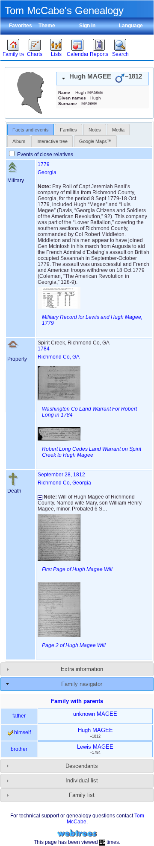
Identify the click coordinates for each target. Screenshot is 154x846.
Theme (46, 26)
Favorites (20, 26)
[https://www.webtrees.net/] (77, 833)
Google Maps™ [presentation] (95, 141)
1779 (44, 164)
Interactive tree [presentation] (52, 141)
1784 (44, 349)
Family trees (13, 54)
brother (19, 749)
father (19, 716)
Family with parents (77, 701)
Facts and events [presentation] (30, 129)
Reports (99, 54)
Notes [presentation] (95, 129)
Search (120, 54)
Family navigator (81, 684)
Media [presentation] (118, 129)
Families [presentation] (68, 129)
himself (22, 732)
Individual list (81, 780)
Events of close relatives (44, 155)
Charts (34, 54)
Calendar (77, 54)
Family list (82, 795)
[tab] (102, 78)
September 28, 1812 (61, 475)
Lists (56, 54)
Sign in (87, 26)
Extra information (82, 669)
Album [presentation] (18, 141)
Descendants (81, 766)
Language (131, 26)
